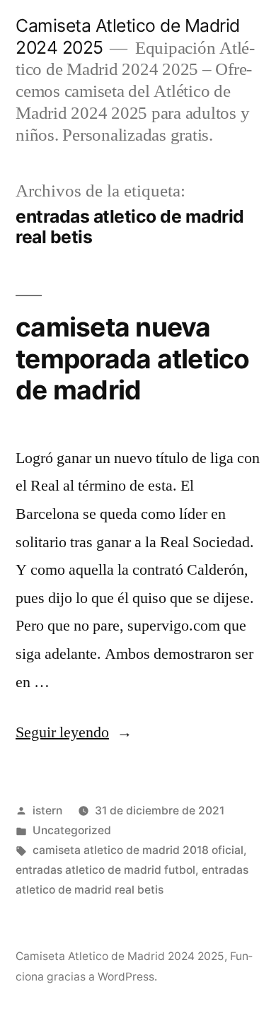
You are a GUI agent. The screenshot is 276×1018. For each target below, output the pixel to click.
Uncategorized (72, 830)
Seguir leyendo (74, 732)
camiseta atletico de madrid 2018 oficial (138, 850)
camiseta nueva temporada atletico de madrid (133, 358)
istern (47, 810)
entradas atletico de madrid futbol (105, 870)
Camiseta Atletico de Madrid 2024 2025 (120, 956)
